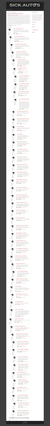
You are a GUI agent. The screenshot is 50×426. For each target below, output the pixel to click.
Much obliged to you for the (21, 179)
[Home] (24, 7)
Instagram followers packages (22, 329)
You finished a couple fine (22, 156)
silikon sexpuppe (25, 80)
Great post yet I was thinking (22, 410)
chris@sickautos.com (38, 20)
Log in (8, 25)
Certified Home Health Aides (23, 144)
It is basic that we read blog (23, 91)
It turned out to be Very (18, 318)
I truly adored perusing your (22, 395)
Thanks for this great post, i (20, 326)
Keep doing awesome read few (21, 44)
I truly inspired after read (18, 28)
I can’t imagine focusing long (21, 248)
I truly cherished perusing (24, 75)
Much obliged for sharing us (23, 402)
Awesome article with (22, 379)
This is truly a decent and (23, 356)
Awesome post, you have (22, 141)
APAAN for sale (18, 267)
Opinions (10, 9)
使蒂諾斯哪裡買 (27, 219)
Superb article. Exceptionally (21, 195)
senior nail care (24, 137)
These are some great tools (22, 111)
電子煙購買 (24, 212)
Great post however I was (21, 240)
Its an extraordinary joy (21, 372)
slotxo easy (27, 350)
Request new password (35, 30)
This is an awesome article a (19, 36)
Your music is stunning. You (21, 187)
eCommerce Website (25, 382)
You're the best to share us (22, 149)
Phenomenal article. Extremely (22, 225)
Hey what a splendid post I (21, 51)
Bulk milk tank (21, 315)
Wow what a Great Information (22, 333)
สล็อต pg (21, 405)
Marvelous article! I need (22, 164)
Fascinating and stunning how (21, 256)
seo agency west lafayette (23, 236)
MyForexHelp (14, 32)
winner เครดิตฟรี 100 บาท (26, 414)
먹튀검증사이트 (19, 152)
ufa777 (21, 228)
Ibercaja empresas (25, 251)
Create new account (35, 29)
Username (33, 24)
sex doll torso (19, 94)
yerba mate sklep (26, 206)
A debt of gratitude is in (21, 59)
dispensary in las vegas (22, 244)
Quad (26, 189)
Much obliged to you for (21, 387)
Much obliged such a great (21, 233)
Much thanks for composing (22, 341)
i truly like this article (19, 301)
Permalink (9, 34)
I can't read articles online (23, 364)
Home (8, 9)
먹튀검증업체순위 (20, 281)
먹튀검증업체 (16, 40)
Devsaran (26, 422)
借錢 (27, 168)
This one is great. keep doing (22, 349)
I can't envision (20, 134)
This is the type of (20, 126)
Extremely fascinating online (21, 202)
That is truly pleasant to (21, 210)
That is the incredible (19, 309)
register (11, 25)
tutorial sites (24, 64)
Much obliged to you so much (22, 294)
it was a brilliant (18, 286)
